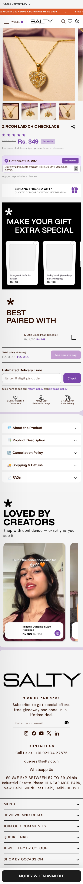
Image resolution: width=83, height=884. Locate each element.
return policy (35, 388)
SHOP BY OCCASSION (23, 859)
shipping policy (58, 388)
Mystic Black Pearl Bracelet (40, 334)
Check (72, 378)
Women (16, 22)
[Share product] (73, 126)
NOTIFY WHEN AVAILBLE (41, 876)
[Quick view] (57, 632)
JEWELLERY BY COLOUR (26, 848)
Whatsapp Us (41, 769)
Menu (9, 804)
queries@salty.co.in (41, 761)
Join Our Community (25, 826)
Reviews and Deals (24, 815)
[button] (14, 135)
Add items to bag (66, 355)
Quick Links (16, 837)
